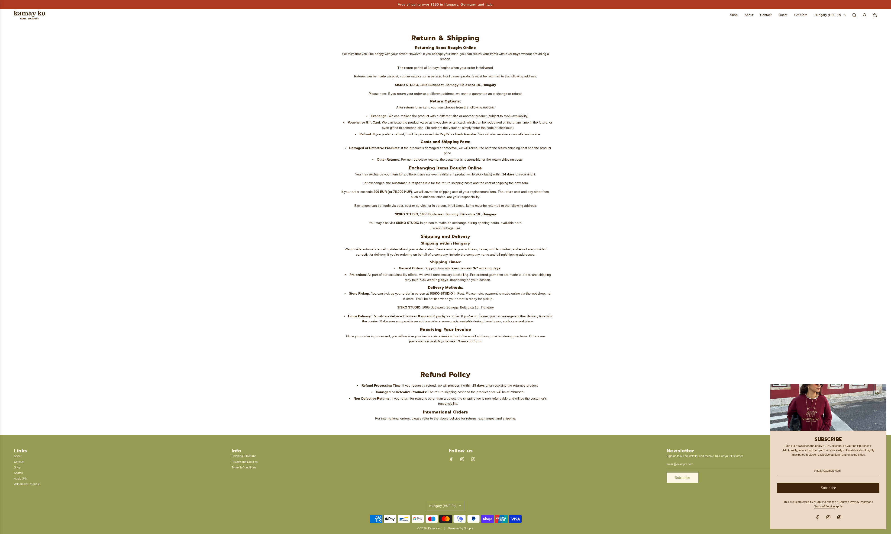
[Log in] (864, 15)
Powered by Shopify (461, 528)
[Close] (878, 393)
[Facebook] (451, 459)
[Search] (854, 15)
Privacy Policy (859, 502)
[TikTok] (473, 459)
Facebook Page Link (445, 228)
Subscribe (682, 478)
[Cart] (875, 15)
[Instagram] (462, 459)
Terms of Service (824, 506)
